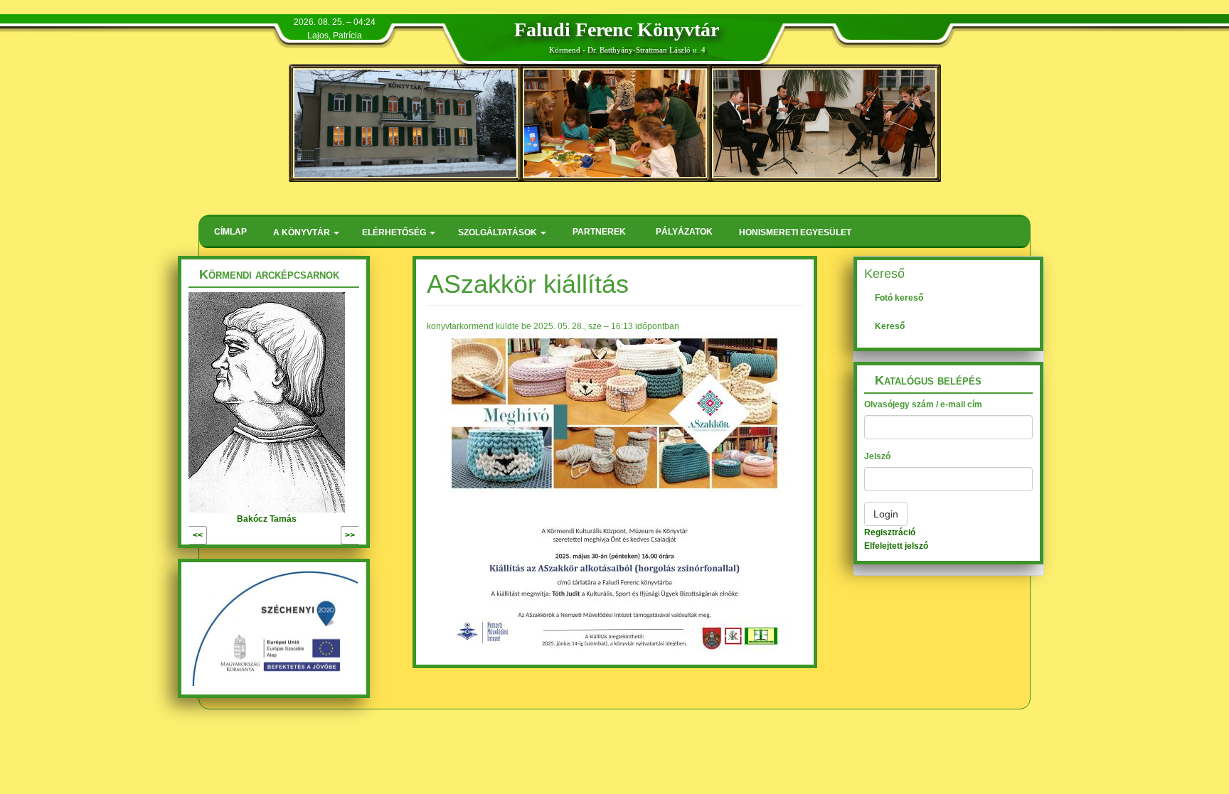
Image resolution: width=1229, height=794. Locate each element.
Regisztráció (889, 532)
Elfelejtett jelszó (896, 546)
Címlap (230, 232)
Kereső (890, 326)
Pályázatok (684, 232)
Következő (319, 535)
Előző (218, 535)
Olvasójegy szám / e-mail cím (923, 404)
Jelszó (877, 456)
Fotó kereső (899, 298)
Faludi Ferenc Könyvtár (616, 29)
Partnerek (599, 232)
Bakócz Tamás (267, 519)
